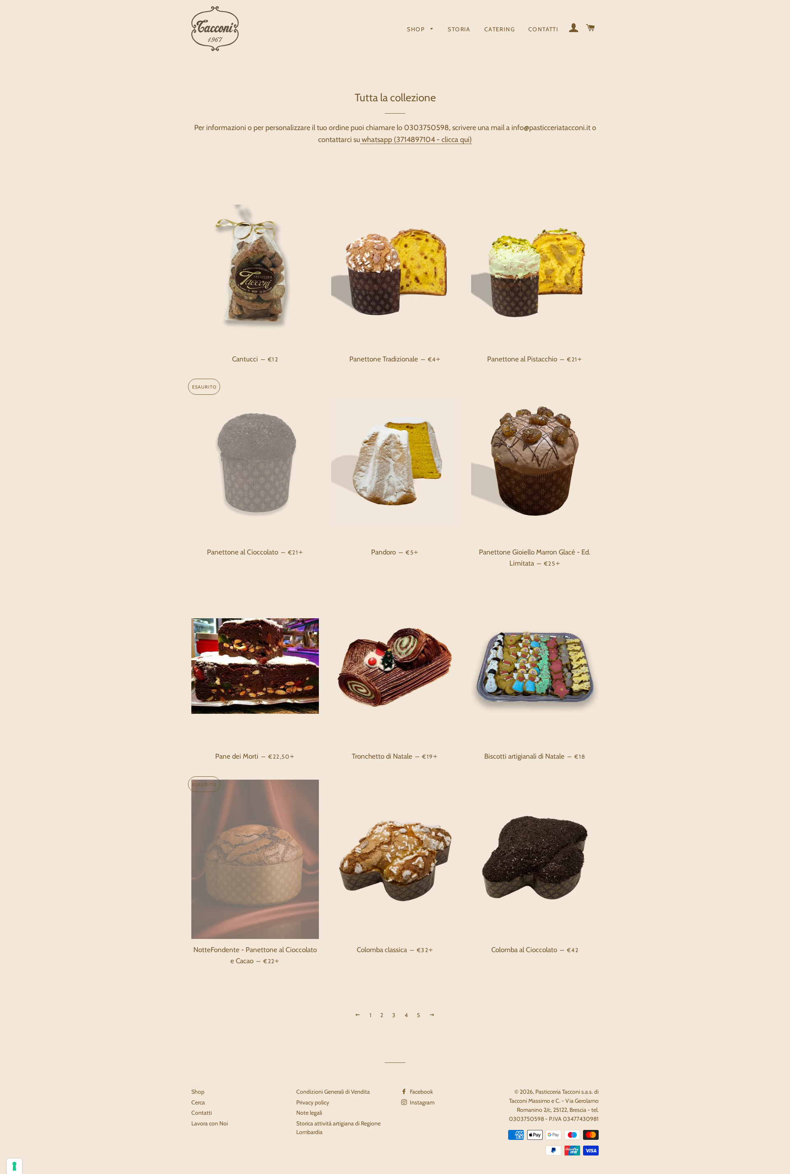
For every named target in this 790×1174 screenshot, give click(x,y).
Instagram (421, 1102)
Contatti (543, 29)
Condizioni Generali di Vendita (333, 1091)
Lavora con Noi (209, 1123)
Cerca (198, 1102)
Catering (499, 29)
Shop (416, 29)
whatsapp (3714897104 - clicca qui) (416, 139)
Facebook (421, 1091)
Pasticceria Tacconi (557, 1091)
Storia (459, 29)
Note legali (309, 1112)
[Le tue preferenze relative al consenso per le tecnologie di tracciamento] (14, 1166)
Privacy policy (312, 1102)
